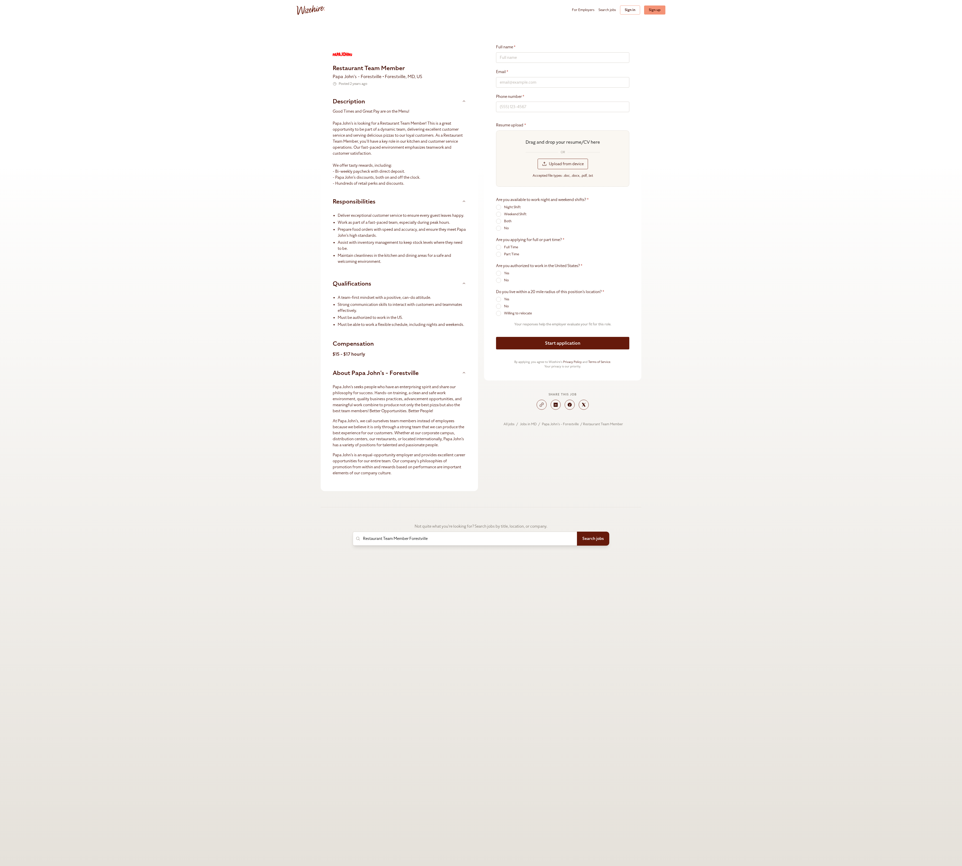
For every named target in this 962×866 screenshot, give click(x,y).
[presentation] (562, 158)
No (506, 228)
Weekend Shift (515, 214)
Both (508, 221)
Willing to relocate (518, 313)
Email (502, 72)
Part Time (511, 254)
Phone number (510, 96)
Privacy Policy (572, 362)
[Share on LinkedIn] (556, 405)
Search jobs (607, 10)
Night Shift (512, 207)
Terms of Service (599, 362)
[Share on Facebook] (570, 405)
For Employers (583, 10)
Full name (506, 47)
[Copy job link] (542, 405)
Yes (506, 273)
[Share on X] (584, 405)
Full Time (511, 247)
